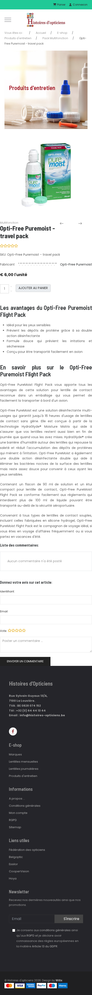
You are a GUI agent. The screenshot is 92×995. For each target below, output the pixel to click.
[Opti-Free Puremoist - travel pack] (46, 176)
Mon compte (18, 813)
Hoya (13, 878)
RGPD (13, 820)
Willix (59, 980)
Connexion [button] (80, 4)
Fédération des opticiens (27, 850)
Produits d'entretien (23, 776)
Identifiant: (7, 591)
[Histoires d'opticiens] (46, 20)
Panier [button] (60, 4)
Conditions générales (24, 806)
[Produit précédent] (66, 223)
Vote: (4, 630)
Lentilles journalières (23, 769)
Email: (4, 611)
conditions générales (55, 930)
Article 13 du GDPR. (45, 946)
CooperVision (19, 871)
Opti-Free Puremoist (76, 264)
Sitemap (15, 827)
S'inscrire (71, 918)
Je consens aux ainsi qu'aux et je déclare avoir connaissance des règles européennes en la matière (47, 938)
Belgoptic (16, 857)
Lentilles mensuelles (23, 761)
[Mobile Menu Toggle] (7, 19)
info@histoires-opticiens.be (42, 715)
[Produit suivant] (84, 223)
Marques (15, 754)
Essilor (13, 864)
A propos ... (17, 798)
